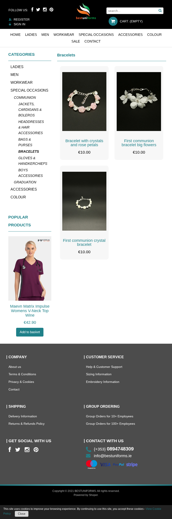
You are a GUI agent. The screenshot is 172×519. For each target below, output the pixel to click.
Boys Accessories (30, 173)
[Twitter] (38, 9)
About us (15, 367)
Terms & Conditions (22, 374)
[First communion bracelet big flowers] (139, 101)
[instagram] (27, 450)
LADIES (17, 67)
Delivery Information (23, 416)
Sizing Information (99, 374)
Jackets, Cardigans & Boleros (30, 109)
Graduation (25, 182)
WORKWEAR (22, 82)
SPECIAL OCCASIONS (29, 90)
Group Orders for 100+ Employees (110, 423)
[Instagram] (45, 9)
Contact (14, 389)
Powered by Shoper (86, 495)
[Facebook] (32, 9)
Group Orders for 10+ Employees (109, 416)
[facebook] (10, 450)
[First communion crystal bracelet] (84, 201)
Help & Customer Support (104, 367)
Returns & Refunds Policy (27, 423)
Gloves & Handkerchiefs (32, 160)
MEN (15, 75)
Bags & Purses (25, 142)
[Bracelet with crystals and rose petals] (84, 101)
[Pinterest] (51, 9)
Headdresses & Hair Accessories (31, 127)
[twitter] (17, 450)
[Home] (86, 11)
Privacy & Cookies (21, 382)
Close (21, 513)
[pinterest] (36, 450)
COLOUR (18, 197)
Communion (25, 97)
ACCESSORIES (24, 189)
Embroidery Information (102, 382)
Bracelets (28, 151)
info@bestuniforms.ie (113, 456)
